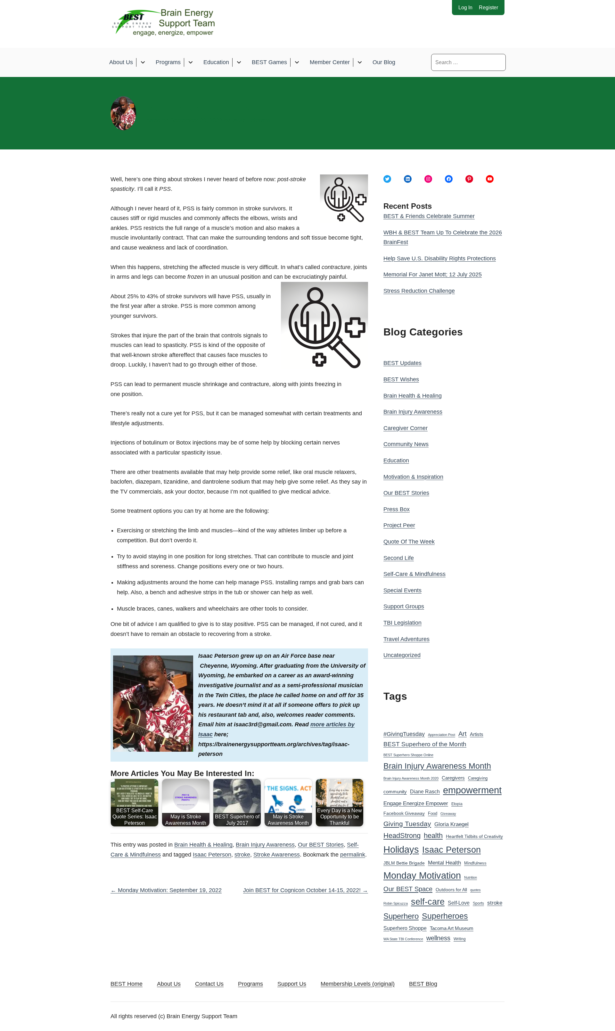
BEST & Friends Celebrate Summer (429, 216)
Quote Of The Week (409, 541)
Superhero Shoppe (405, 928)
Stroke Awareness (276, 854)
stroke (242, 854)
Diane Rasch (425, 791)
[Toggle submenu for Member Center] (359, 62)
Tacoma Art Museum (451, 928)
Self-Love (459, 903)
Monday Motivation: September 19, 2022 (166, 890)
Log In (465, 7)
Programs (168, 62)
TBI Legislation (402, 623)
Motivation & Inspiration (413, 477)
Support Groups (403, 606)
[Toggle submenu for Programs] (190, 62)
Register (488, 7)
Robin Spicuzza (395, 903)
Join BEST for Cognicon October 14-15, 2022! (305, 890)
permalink (352, 854)
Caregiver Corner (405, 428)
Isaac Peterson (251, 120)
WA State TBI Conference (403, 939)
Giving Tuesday (407, 824)
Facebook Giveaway (404, 813)
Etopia (457, 804)
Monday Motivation (422, 875)
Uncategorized (402, 655)
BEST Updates (402, 363)
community (395, 791)
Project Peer (399, 525)
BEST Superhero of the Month (424, 744)
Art (462, 733)
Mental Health (444, 863)
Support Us (291, 984)
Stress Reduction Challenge (419, 291)
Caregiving (478, 778)
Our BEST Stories (321, 844)
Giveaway (448, 814)
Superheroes (445, 915)
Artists (476, 734)
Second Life (398, 558)
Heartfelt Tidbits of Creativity (474, 836)
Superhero (401, 916)
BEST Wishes (401, 379)
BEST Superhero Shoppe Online (408, 755)
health (433, 836)
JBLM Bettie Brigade (404, 863)
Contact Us (209, 984)
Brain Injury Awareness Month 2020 (411, 778)
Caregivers (453, 778)
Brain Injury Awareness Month (437, 766)
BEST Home (127, 984)
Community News (406, 444)
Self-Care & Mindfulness (414, 574)
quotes (475, 890)
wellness (438, 938)
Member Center (330, 62)
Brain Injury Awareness (265, 844)
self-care (428, 902)
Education (216, 62)
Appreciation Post (441, 735)
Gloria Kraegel (451, 824)
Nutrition (470, 877)
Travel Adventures (406, 639)
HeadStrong (402, 836)
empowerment (472, 790)
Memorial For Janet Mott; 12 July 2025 (432, 274)
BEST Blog (423, 984)
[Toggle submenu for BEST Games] (296, 62)
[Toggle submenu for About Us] (142, 62)
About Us (121, 62)
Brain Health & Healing (203, 844)
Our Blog (384, 62)
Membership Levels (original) (358, 984)
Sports (478, 903)
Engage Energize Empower (415, 803)
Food (432, 813)
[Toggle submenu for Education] (238, 62)
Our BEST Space (407, 888)
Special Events (402, 590)
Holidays (401, 849)
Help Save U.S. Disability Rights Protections (439, 258)
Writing (460, 939)
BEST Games (269, 62)
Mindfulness (475, 863)
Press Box (396, 509)
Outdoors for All (451, 889)
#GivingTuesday (404, 734)
